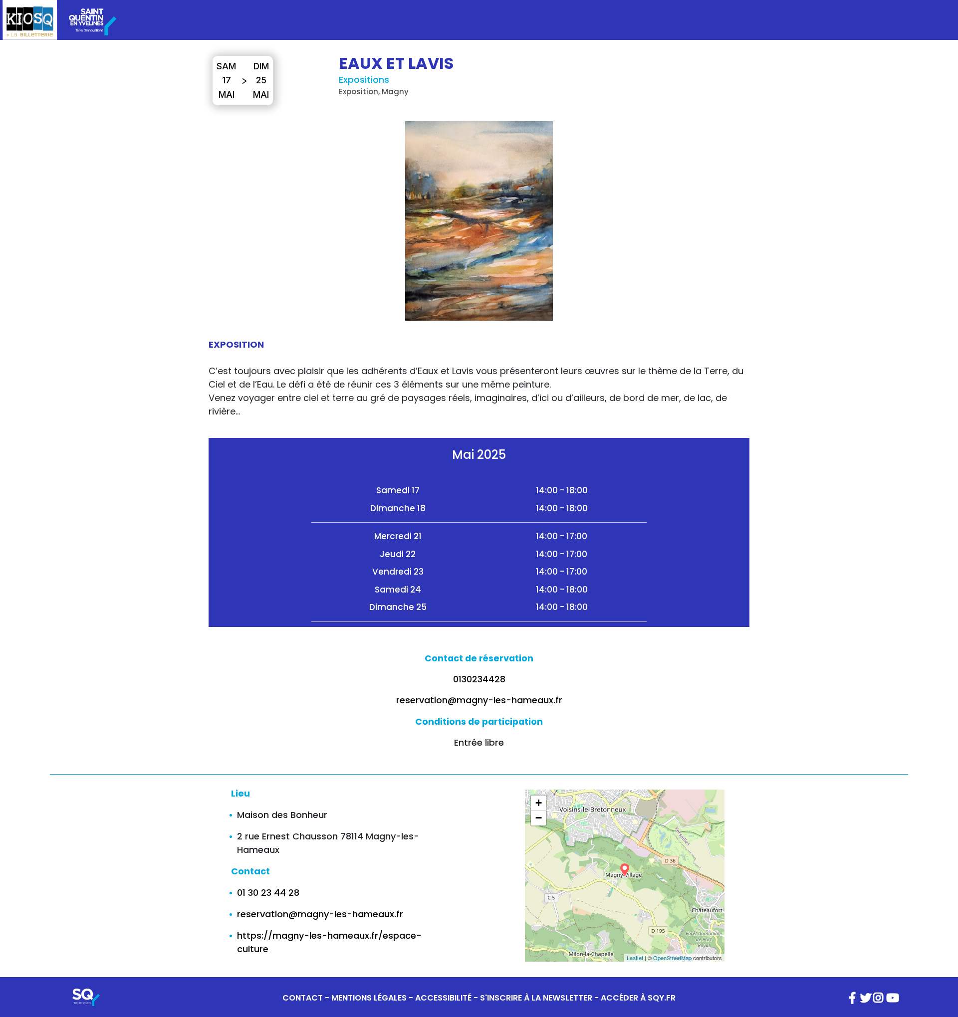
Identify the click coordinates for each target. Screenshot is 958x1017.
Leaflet (635, 958)
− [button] (538, 818)
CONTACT (302, 998)
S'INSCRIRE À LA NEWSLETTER (536, 998)
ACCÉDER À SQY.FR (638, 998)
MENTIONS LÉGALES (369, 998)
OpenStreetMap (672, 958)
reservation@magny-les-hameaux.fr (479, 700)
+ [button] (538, 803)
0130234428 (479, 679)
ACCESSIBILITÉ (443, 998)
